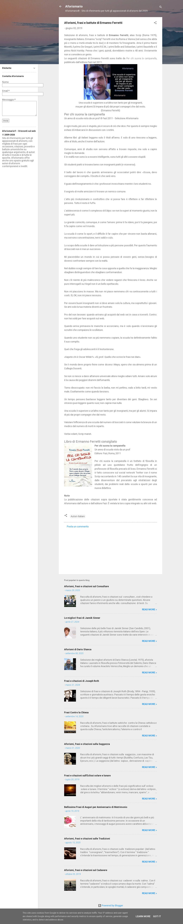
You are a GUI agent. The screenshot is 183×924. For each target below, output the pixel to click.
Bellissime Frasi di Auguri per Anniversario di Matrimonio (95, 807)
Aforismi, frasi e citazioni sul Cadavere (85, 870)
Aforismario (74, 6)
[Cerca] (160, 7)
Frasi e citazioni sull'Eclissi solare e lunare (87, 775)
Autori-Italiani (78, 516)
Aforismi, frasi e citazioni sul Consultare (86, 586)
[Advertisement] (110, 549)
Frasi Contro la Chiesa (76, 712)
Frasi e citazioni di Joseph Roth (81, 681)
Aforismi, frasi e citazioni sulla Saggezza (87, 744)
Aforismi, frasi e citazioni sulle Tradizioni (87, 838)
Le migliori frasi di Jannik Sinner (82, 617)
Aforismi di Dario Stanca (77, 649)
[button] (155, 23)
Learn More (143, 916)
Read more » (149, 609)
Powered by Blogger (112, 905)
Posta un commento (78, 526)
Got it (157, 916)
